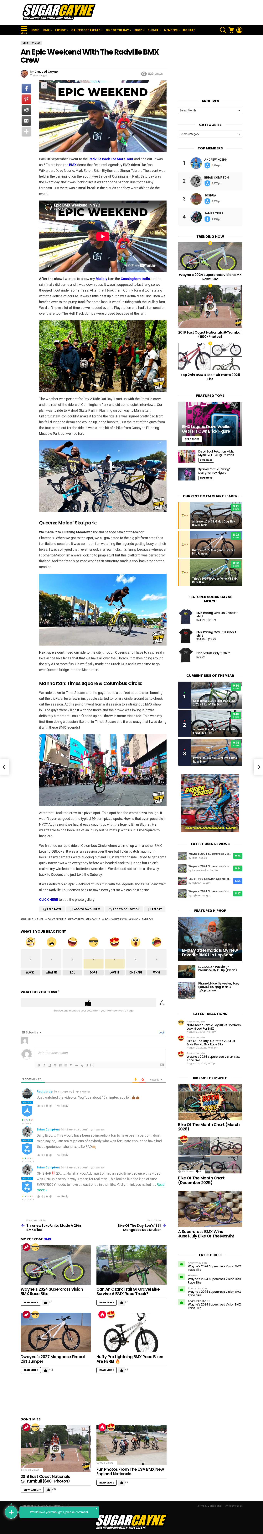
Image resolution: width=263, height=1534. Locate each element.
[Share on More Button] (26, 132)
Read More (30, 1302)
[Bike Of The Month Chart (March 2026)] (210, 1102)
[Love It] (111, 1314)
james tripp (214, 213)
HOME (35, 30)
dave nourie (57, 919)
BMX (46, 30)
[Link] (82, 1065)
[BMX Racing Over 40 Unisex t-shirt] (185, 616)
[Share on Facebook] (26, 88)
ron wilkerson (116, 919)
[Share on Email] (26, 121)
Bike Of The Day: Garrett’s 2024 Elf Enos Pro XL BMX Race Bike (211, 1042)
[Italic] (44, 1065)
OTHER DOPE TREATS (85, 30)
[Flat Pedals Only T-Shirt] (185, 655)
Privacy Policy (233, 1505)
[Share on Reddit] (26, 110)
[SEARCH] (223, 30)
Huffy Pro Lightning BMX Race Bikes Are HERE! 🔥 (129, 1359)
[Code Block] (76, 1065)
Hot (102, 1314)
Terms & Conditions (209, 1505)
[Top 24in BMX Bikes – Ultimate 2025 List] (210, 356)
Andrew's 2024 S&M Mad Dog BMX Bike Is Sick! (213, 523)
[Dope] (35, 1247)
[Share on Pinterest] (26, 99)
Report (157, 909)
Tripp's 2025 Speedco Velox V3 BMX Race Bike (215, 580)
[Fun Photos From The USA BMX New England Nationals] (131, 1445)
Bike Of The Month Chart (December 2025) (201, 1180)
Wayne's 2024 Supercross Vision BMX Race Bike (209, 854)
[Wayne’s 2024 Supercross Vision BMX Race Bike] (56, 1265)
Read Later (54, 909)
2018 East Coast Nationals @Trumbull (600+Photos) (45, 1479)
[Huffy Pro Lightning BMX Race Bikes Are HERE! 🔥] (131, 1332)
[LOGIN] (239, 30)
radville (94, 919)
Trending (26, 1247)
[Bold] (39, 1065)
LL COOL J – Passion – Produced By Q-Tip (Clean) (217, 968)
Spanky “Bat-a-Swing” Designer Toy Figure (214, 471)
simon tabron (142, 919)
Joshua (210, 195)
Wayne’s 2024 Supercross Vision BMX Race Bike (52, 1291)
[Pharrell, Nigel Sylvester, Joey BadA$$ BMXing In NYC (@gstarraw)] (186, 990)
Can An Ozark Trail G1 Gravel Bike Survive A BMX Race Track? (128, 1291)
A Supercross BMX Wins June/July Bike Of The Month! (206, 1234)
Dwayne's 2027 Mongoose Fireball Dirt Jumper (213, 552)
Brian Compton (48, 1129)
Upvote (88, 1002)
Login (161, 1032)
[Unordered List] (66, 1065)
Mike (191, 1275)
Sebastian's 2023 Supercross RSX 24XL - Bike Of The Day (214, 702)
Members (171, 30)
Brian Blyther (33, 919)
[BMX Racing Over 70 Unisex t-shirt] (185, 636)
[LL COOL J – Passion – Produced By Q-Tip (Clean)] (186, 971)
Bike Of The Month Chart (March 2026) (209, 1127)
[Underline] (49, 1065)
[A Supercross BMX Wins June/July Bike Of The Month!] (210, 1209)
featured (77, 919)
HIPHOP (60, 30)
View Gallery (32, 1489)
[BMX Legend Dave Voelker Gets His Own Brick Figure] (210, 424)
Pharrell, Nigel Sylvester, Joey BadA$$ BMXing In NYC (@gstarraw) (218, 986)
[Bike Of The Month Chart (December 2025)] (210, 1155)
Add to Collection (126, 909)
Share (44, 85)
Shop (138, 30)
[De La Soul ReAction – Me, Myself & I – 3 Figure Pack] (186, 456)
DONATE (189, 30)
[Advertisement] (172, 12)
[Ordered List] (60, 1065)
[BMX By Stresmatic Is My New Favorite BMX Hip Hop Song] (210, 939)
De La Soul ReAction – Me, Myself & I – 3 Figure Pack (216, 453)
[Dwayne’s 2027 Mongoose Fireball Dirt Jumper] (56, 1332)
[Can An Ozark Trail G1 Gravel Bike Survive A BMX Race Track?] (131, 1265)
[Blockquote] (71, 1065)
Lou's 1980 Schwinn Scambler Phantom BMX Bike (209, 879)
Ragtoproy (44, 1091)
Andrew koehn (215, 159)
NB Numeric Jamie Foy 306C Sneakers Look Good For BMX (214, 1027)
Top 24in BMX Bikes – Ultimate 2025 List (210, 376)
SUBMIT (153, 30)
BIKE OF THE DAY (117, 30)
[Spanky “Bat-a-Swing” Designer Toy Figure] (186, 474)
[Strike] (55, 1065)
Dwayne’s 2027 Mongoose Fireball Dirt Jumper (53, 1359)
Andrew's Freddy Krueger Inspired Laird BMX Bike (214, 731)
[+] (92, 1065)
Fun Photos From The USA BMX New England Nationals (130, 1472)
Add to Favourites (87, 909)
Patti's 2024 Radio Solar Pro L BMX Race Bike (215, 759)
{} (87, 1065)
